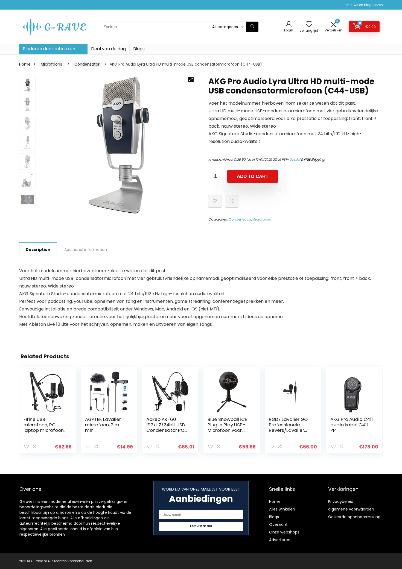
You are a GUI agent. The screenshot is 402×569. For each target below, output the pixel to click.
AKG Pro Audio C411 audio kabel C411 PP (351, 424)
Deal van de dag (108, 49)
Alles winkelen (282, 509)
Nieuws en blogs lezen (364, 4)
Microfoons (51, 64)
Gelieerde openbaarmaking (354, 517)
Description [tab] (38, 249)
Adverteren (279, 539)
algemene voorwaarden (351, 509)
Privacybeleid (340, 501)
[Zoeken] (252, 27)
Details (294, 159)
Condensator (87, 64)
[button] (191, 79)
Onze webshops (284, 532)
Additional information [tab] (85, 249)
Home (25, 64)
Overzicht (278, 524)
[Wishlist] (309, 24)
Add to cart (252, 176)
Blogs (139, 49)
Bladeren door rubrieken (49, 49)
